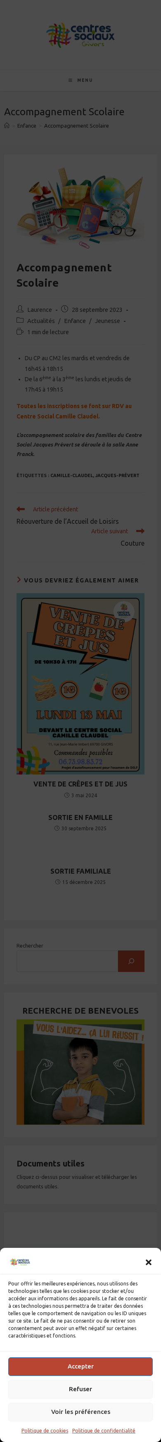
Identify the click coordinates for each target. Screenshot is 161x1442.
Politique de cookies (44, 1430)
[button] (148, 1262)
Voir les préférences (80, 1411)
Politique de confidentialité (103, 1430)
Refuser (80, 1388)
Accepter (81, 1366)
